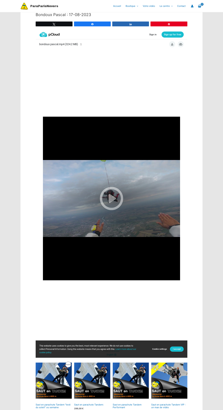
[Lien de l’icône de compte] (192, 6)
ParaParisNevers (44, 6)
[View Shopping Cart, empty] (200, 6)
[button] (136, 6)
